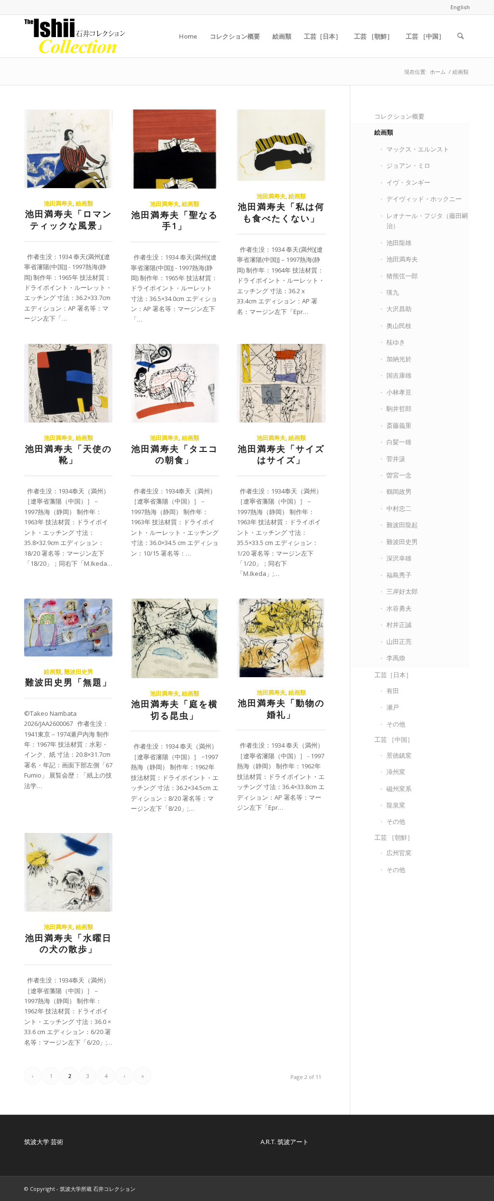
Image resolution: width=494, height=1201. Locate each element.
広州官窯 (399, 852)
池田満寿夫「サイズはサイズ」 (281, 454)
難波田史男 (78, 671)
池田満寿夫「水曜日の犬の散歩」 (68, 943)
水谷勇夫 (399, 608)
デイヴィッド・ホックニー (424, 198)
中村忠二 (399, 508)
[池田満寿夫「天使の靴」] (68, 383)
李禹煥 (395, 658)
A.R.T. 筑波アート (285, 1141)
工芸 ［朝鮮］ (393, 837)
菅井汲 (395, 458)
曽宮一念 (399, 475)
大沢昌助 (399, 308)
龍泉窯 (395, 805)
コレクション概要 (399, 116)
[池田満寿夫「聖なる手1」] (175, 149)
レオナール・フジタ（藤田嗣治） (427, 220)
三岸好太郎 (402, 591)
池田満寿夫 (58, 203)
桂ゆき (395, 342)
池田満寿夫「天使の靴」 (68, 454)
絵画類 (84, 203)
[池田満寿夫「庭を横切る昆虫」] (175, 638)
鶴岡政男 (399, 491)
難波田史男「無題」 (68, 682)
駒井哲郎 (399, 408)
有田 (392, 690)
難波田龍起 (402, 524)
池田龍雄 (399, 242)
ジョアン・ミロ (408, 165)
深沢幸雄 (399, 558)
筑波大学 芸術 (43, 1141)
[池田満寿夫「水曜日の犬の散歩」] (68, 872)
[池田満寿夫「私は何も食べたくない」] (281, 145)
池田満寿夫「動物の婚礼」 (281, 708)
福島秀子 (399, 575)
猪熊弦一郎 (402, 276)
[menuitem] (458, 7)
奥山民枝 (399, 325)
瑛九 (392, 292)
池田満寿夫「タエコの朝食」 (174, 454)
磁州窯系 (399, 788)
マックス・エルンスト (417, 149)
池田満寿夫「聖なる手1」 (174, 220)
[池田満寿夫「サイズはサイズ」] (281, 383)
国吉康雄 (399, 375)
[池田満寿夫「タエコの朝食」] (175, 383)
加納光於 (399, 359)
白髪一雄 (399, 441)
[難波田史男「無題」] (68, 627)
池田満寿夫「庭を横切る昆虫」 (174, 709)
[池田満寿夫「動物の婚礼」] (281, 638)
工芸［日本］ (393, 674)
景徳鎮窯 (399, 755)
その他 (395, 724)
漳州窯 (395, 771)
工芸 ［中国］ (393, 739)
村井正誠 (399, 624)
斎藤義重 (399, 425)
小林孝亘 (399, 392)
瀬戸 (392, 707)
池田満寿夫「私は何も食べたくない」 (281, 212)
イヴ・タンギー (408, 182)
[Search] (460, 36)
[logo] (75, 36)
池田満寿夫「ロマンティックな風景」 (68, 219)
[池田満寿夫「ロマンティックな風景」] (68, 148)
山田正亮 (399, 641)
